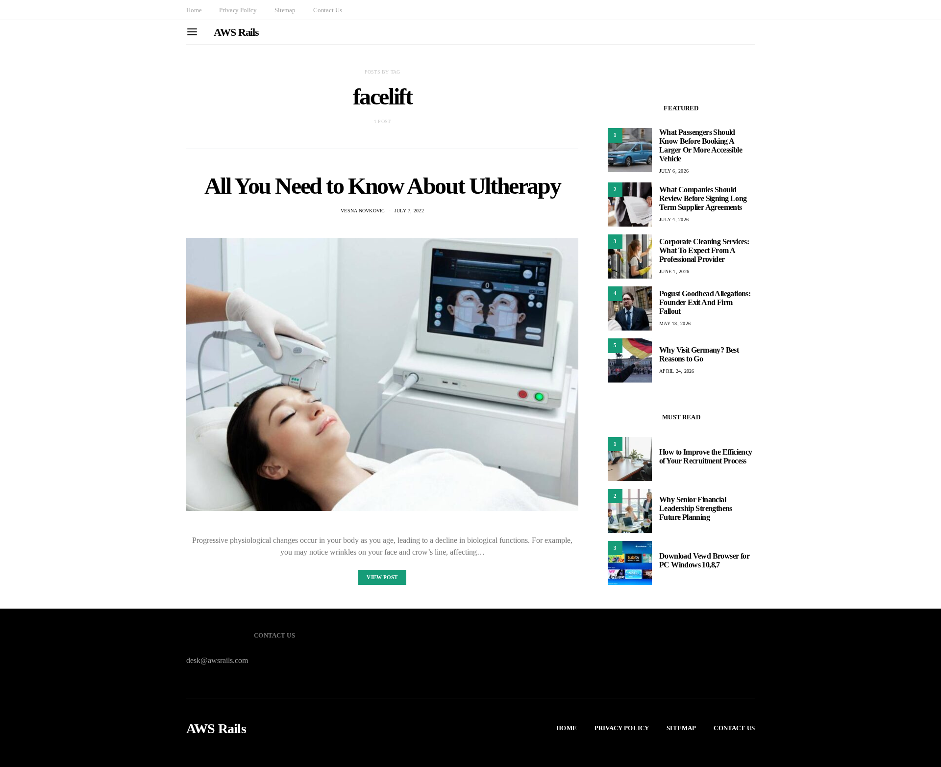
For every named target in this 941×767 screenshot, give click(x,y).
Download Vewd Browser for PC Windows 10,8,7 (704, 560)
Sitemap (285, 10)
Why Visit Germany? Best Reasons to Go (699, 354)
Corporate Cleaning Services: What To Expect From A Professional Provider (704, 250)
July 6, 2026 (674, 171)
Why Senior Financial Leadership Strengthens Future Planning (695, 509)
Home (193, 10)
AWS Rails (236, 32)
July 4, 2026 (674, 219)
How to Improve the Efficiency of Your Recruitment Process (705, 456)
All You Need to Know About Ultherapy (382, 186)
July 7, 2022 (409, 210)
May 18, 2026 (675, 323)
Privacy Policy (238, 10)
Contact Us (327, 10)
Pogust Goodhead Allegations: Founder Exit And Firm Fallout (704, 302)
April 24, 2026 (676, 371)
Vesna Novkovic (363, 210)
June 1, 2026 (674, 271)
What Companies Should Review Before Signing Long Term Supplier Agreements (702, 198)
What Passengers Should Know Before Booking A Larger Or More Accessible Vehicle (700, 145)
